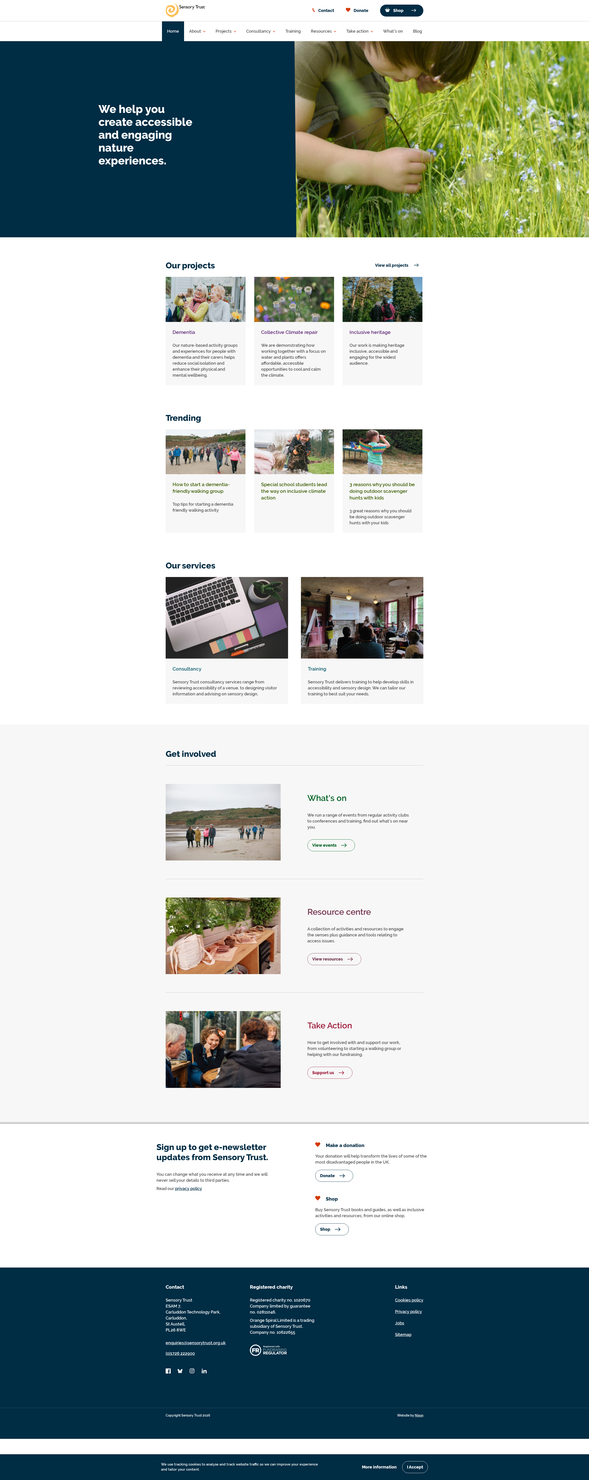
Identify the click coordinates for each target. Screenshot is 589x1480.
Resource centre (339, 912)
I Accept (415, 1467)
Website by (410, 1415)
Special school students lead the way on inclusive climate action (294, 491)
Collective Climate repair (289, 332)
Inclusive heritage (370, 332)
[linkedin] (204, 1372)
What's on (393, 31)
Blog (417, 31)
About (195, 31)
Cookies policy (409, 1300)
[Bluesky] (180, 1372)
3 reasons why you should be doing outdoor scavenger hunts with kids (382, 491)
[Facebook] (168, 1372)
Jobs (399, 1323)
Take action (358, 31)
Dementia (184, 332)
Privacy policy (408, 1311)
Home (173, 31)
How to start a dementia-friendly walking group (201, 488)
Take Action (329, 1025)
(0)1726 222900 (180, 1353)
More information (379, 1467)
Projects (224, 31)
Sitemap (403, 1334)
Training (293, 31)
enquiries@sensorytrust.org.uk (196, 1342)
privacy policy (188, 1188)
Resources (322, 31)
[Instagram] (192, 1372)
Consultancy (259, 31)
